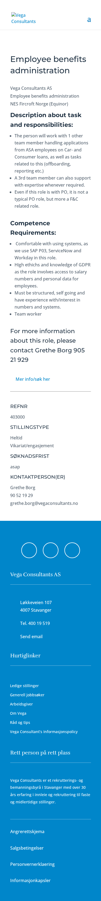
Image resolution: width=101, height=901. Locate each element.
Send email (31, 637)
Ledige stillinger (24, 685)
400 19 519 (39, 623)
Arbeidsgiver (21, 704)
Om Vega (18, 713)
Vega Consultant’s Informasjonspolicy (44, 731)
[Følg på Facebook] (29, 550)
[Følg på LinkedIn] (72, 550)
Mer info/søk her (33, 379)
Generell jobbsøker (27, 694)
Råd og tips (20, 722)
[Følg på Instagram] (50, 550)
